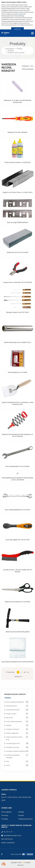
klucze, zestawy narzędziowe (15, 702)
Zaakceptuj (17, 29)
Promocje (4, 815)
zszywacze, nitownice (12, 729)
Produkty (19, 48)
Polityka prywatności (25, 819)
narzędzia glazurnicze (13, 743)
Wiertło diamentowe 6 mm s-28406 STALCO (17, 342)
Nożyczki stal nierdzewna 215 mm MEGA (17, 602)
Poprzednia (11, 672)
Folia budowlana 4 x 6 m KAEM (17, 372)
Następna (17, 676)
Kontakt (21, 815)
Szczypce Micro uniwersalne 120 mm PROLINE (17, 282)
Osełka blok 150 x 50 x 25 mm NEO (17, 252)
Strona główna (9, 48)
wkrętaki (8, 725)
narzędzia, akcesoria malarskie (15, 751)
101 (28, 672)
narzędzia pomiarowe (13, 710)
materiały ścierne (11, 706)
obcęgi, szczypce (11, 714)
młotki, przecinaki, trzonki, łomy (14, 738)
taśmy (8, 765)
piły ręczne (9, 717)
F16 (23, 862)
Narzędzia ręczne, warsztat (16, 52)
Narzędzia (11, 50)
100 (24, 672)
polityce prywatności (20, 14)
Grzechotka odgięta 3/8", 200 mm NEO (17, 540)
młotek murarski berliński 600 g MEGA (17, 632)
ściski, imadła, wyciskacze (14, 721)
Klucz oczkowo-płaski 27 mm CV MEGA (17, 466)
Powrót (8, 698)
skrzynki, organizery (12, 733)
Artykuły (21, 812)
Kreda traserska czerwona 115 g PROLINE (17, 162)
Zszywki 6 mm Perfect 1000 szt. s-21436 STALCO (17, 192)
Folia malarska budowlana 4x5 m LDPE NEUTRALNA (18, 662)
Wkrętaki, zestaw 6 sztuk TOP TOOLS (17, 312)
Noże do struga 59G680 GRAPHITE (17, 222)
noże (7, 761)
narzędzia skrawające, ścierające (13, 756)
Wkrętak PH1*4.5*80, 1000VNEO (17, 132)
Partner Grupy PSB (16, 854)
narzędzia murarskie (12, 747)
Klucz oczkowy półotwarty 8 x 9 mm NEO (17, 510)
